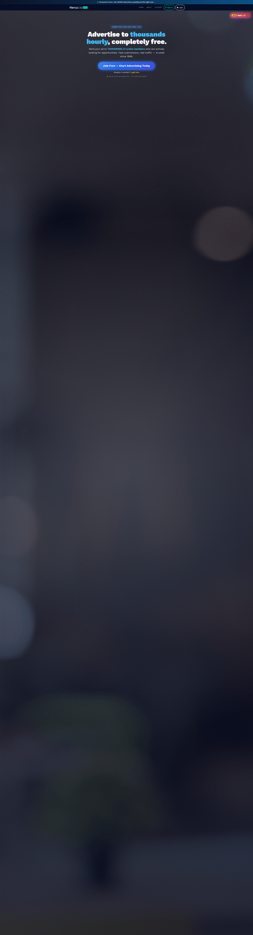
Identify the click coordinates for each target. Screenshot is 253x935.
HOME (141, 7)
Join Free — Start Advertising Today (126, 65)
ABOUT (149, 7)
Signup (170, 7)
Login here (135, 72)
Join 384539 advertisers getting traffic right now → (127, 2)
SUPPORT (158, 7)
